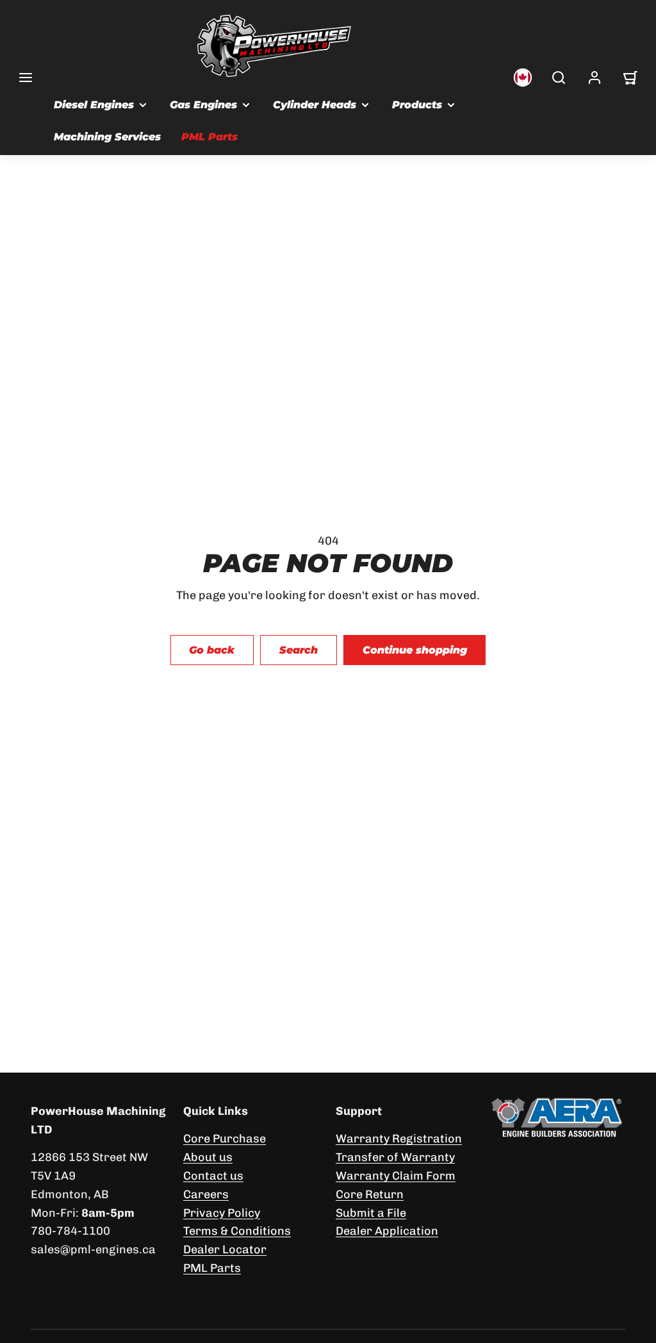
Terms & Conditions (237, 1231)
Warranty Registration (399, 1139)
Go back (211, 650)
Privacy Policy (221, 1213)
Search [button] (298, 650)
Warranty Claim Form (395, 1176)
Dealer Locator (224, 1249)
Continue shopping (415, 650)
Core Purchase (224, 1139)
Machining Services (107, 137)
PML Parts (209, 137)
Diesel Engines (94, 105)
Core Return (370, 1194)
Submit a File (371, 1213)
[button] (25, 77)
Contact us (213, 1176)
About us (208, 1157)
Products (417, 105)
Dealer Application (387, 1231)
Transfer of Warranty (395, 1157)
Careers (206, 1194)
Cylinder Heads (314, 105)
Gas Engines (203, 105)
